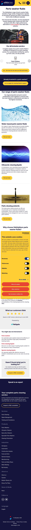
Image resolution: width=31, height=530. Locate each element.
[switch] (27, 263)
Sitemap (15, 523)
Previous (1, 61)
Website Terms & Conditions (9, 521)
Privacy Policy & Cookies (22, 521)
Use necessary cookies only (16, 294)
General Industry (6, 456)
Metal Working (5, 464)
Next (29, 61)
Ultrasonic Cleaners (7, 430)
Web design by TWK (15, 525)
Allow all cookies (15, 284)
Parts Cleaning (5, 414)
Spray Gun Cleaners (7, 433)
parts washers (15, 24)
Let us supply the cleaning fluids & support (15, 83)
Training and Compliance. (8, 420)
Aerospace (4, 445)
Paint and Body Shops (7, 462)
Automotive (5, 448)
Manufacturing (5, 459)
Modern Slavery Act (7, 480)
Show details (22, 279)
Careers (4, 477)
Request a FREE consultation (15, 373)
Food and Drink (5, 454)
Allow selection (15, 289)
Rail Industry (5, 467)
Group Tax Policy (6, 483)
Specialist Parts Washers (8, 435)
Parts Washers (5, 427)
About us (4, 475)
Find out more (6, 137)
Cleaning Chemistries (7, 438)
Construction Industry (7, 451)
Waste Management (7, 417)
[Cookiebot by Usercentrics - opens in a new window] (22, 233)
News (3, 490)
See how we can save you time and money (17, 70)
